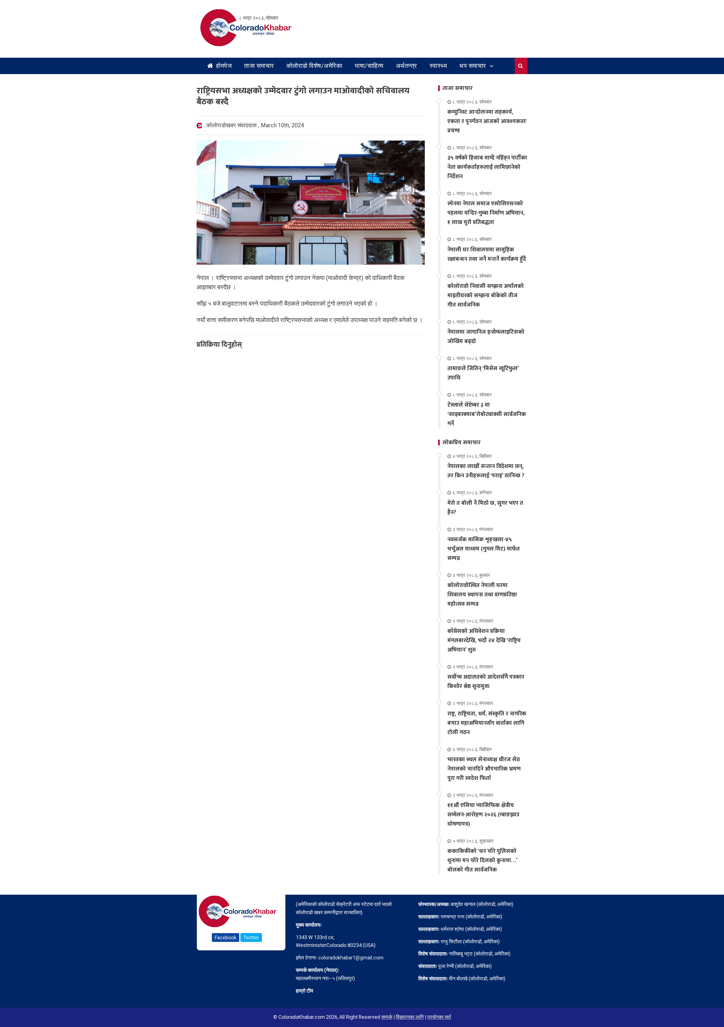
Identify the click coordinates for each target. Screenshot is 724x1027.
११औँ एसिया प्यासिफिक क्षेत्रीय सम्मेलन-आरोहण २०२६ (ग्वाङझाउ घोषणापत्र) (483, 815)
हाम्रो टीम (304, 991)
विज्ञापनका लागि (410, 1017)
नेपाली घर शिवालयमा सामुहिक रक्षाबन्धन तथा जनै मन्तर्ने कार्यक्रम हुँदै (486, 254)
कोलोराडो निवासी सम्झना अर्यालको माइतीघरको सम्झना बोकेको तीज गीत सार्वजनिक (485, 295)
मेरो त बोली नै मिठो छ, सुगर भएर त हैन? (485, 507)
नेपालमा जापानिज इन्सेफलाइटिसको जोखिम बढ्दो (485, 336)
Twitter (251, 937)
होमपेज (223, 65)
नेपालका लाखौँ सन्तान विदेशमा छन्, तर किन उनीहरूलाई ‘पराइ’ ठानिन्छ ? (485, 470)
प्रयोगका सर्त (439, 1017)
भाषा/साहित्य (369, 65)
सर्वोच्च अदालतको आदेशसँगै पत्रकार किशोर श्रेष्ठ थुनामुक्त (485, 681)
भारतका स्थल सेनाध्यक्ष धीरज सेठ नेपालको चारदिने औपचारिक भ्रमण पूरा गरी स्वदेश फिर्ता (484, 769)
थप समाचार (472, 65)
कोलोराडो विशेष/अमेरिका (314, 65)
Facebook (225, 937)
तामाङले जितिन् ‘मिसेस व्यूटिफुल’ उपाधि (483, 373)
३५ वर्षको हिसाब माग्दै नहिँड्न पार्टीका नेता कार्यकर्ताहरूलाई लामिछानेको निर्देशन (487, 167)
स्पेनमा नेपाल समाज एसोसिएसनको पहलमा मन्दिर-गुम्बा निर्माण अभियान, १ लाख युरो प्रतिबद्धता (486, 213)
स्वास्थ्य (438, 65)
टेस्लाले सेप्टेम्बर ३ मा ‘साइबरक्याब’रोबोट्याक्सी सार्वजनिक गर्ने (486, 414)
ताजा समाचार (259, 65)
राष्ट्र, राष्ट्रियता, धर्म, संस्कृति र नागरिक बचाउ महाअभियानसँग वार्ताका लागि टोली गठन (486, 723)
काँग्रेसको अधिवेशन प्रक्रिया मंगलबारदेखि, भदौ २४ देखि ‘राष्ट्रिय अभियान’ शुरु (484, 640)
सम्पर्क (386, 1017)
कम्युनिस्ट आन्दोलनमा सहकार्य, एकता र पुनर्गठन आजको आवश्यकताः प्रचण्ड (487, 121)
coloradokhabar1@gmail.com (350, 958)
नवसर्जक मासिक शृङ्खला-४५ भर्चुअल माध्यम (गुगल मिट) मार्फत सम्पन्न (483, 549)
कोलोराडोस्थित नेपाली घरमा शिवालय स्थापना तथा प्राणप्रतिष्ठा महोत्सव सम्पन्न (482, 595)
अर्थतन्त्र (406, 65)
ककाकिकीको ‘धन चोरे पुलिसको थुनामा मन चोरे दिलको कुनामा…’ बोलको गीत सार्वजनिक (482, 860)
